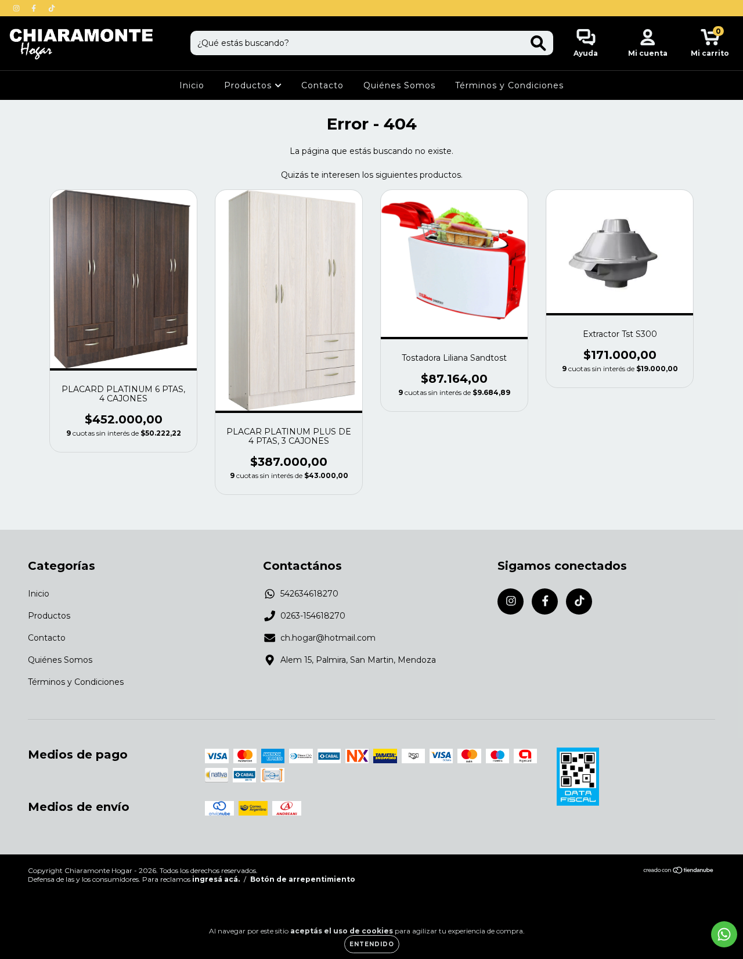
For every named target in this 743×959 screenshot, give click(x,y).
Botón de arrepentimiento (302, 879)
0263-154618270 (312, 615)
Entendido (371, 944)
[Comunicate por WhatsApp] (724, 934)
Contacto (322, 85)
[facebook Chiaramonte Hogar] (35, 8)
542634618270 (309, 593)
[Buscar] (538, 43)
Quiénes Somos (399, 85)
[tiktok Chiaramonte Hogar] (51, 8)
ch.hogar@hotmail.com (328, 638)
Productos (249, 85)
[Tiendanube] (679, 871)
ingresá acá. (216, 879)
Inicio (191, 85)
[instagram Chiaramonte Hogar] (17, 8)
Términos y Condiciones (509, 85)
